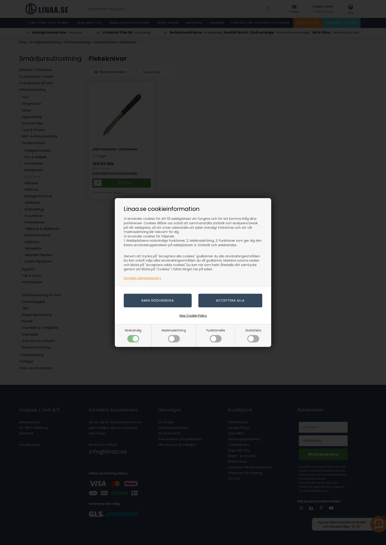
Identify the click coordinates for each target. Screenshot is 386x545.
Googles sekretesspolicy (142, 278)
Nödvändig (133, 330)
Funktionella (215, 330)
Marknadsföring (174, 330)
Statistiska (253, 330)
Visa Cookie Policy (193, 315)
